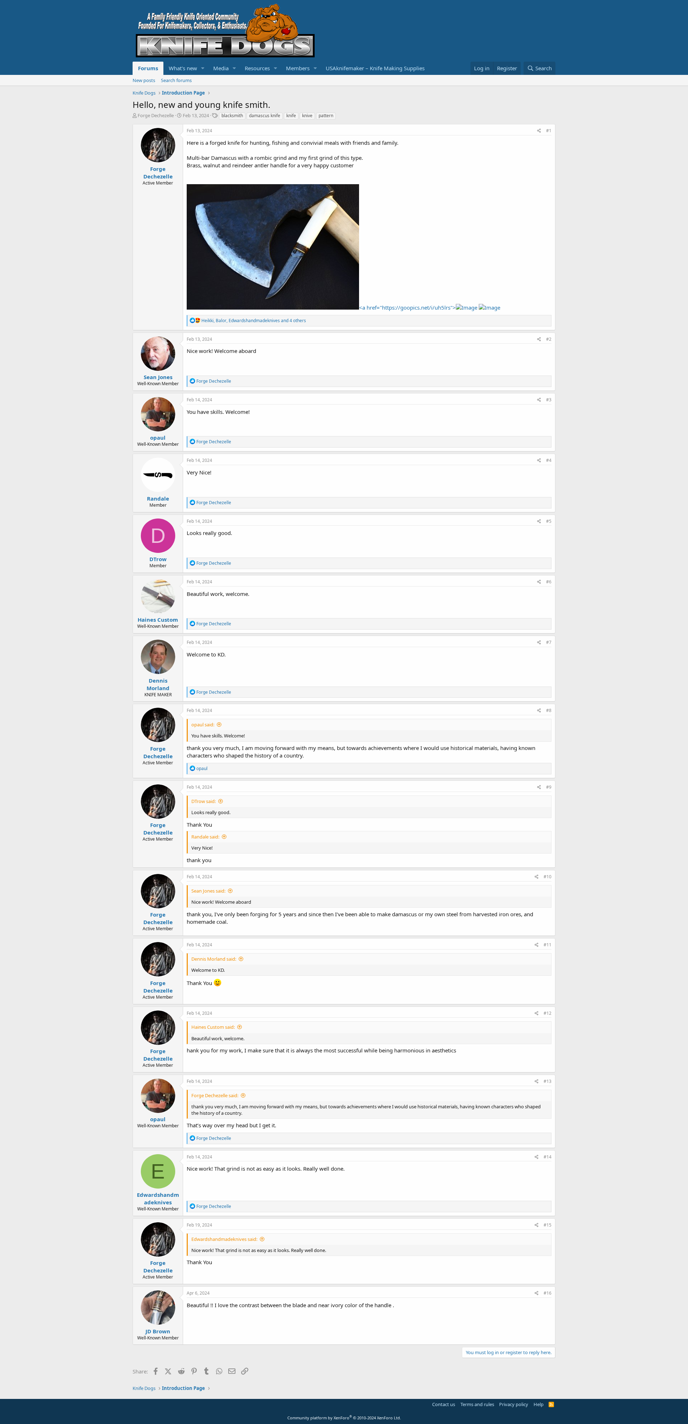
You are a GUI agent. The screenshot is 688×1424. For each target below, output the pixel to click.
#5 (548, 521)
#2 (548, 339)
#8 (548, 710)
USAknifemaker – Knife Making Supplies (375, 68)
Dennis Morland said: (213, 959)
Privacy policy (513, 1404)
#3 (548, 400)
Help (539, 1404)
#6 (548, 582)
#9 (548, 787)
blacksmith (232, 116)
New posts (144, 80)
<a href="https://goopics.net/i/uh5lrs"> (407, 307)
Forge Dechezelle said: (214, 1095)
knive (307, 116)
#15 (547, 1225)
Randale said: (205, 836)
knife (291, 116)
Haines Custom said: (213, 1027)
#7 (548, 642)
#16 (547, 1293)
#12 (547, 1013)
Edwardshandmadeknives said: (224, 1239)
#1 (548, 131)
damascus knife (264, 116)
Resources (257, 68)
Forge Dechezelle (156, 115)
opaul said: (202, 724)
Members (298, 68)
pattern (326, 116)
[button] (203, 68)
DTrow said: (203, 801)
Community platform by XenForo (344, 1417)
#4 (548, 460)
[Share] (539, 131)
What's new (183, 68)
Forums (148, 68)
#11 (547, 945)
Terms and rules (477, 1404)
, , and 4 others (253, 320)
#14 (547, 1157)
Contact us (443, 1404)
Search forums (176, 80)
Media (221, 68)
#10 (547, 877)
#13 (547, 1081)
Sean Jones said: (208, 891)
